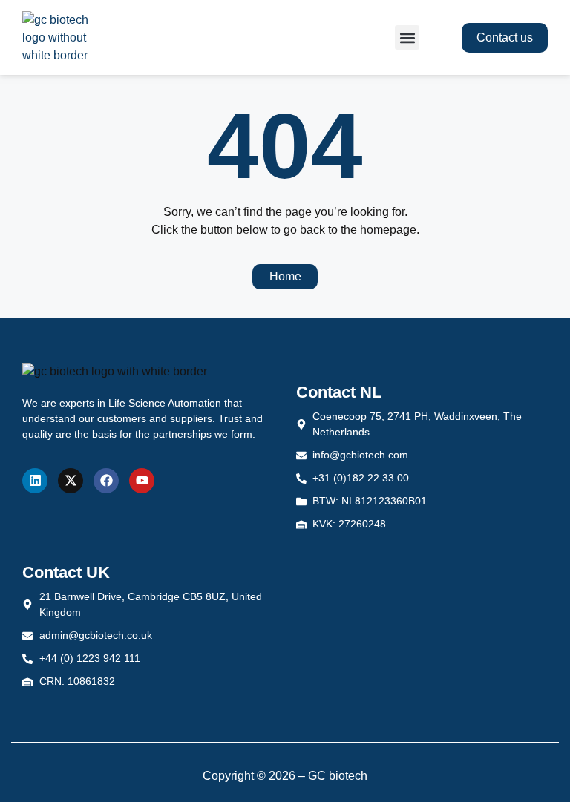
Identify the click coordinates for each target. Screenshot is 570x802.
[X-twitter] (70, 480)
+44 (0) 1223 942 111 (89, 658)
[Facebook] (106, 480)
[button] (407, 37)
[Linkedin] (35, 480)
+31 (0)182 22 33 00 (360, 478)
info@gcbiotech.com (360, 455)
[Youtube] (141, 480)
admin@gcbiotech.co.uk (95, 635)
